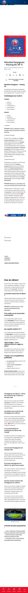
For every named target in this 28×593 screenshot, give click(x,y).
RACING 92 (20, 67)
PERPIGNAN (15, 67)
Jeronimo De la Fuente (12, 147)
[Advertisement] (14, 15)
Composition (7, 258)
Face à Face (7, 259)
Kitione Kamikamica (16, 168)
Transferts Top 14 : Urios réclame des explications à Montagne (13, 308)
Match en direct (8, 67)
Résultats (20, 591)
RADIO (5, 69)
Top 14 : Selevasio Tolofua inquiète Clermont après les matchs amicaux (14, 130)
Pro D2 (6, 339)
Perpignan (7, 402)
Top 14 (9, 69)
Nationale (18, 364)
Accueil (3, 591)
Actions (6, 256)
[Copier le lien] (7, 75)
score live (8, 192)
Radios (14, 591)
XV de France (10, 361)
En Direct (9, 591)
